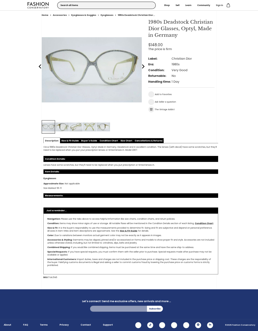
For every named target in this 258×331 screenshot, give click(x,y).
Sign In (219, 5)
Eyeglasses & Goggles (83, 15)
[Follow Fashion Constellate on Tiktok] (150, 325)
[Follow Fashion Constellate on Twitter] (174, 325)
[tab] (51, 140)
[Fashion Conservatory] (38, 5)
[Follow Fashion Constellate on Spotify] (198, 325)
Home (45, 15)
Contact (86, 325)
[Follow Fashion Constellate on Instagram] (138, 325)
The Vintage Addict (165, 109)
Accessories (60, 15)
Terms (44, 325)
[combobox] (106, 5)
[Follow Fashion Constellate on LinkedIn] (210, 325)
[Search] (151, 5)
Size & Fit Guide (128, 230)
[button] (62, 127)
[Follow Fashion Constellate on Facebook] (162, 325)
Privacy (64, 325)
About (7, 325)
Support (108, 325)
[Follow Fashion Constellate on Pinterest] (186, 325)
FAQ (25, 325)
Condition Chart (204, 223)
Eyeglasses (107, 15)
